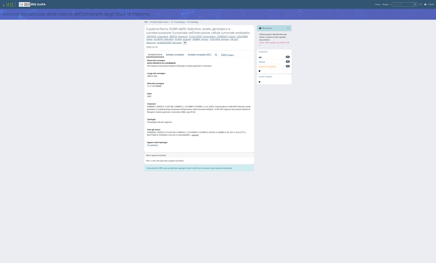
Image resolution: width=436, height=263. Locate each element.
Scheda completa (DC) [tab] (199, 54)
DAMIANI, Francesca (157, 36)
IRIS (146, 22)
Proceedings (193, 22)
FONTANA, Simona (219, 39)
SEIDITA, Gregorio (178, 36)
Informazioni (266, 28)
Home (377, 4)
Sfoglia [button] (385, 4)
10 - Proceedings (178, 22)
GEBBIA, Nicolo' (200, 39)
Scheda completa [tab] (175, 54)
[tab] (216, 54)
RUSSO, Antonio (183, 39)
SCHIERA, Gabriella (163, 39)
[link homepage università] (32, 4)
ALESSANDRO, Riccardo (169, 42)
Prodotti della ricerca (159, 22)
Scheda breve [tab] (155, 54)
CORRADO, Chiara (226, 36)
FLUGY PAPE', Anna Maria (202, 36)
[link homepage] (8, 4)
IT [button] (420, 4)
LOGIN (431, 4)
